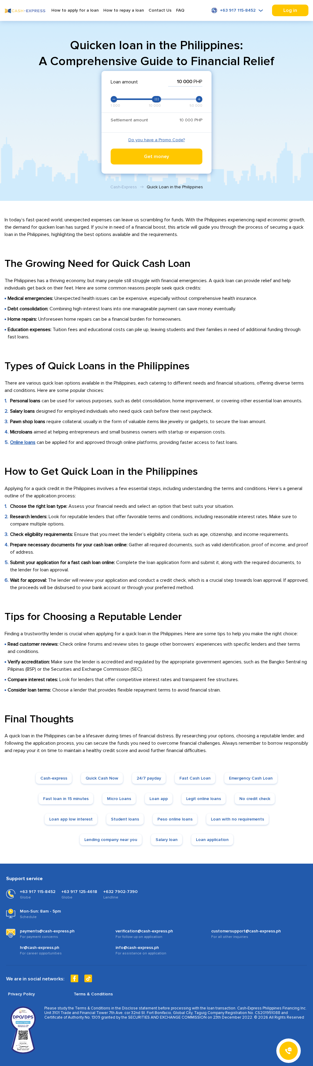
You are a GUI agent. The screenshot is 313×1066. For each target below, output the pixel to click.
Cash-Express (123, 187)
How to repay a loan (123, 10)
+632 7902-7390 (120, 891)
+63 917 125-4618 (79, 891)
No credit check (254, 798)
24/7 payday (149, 778)
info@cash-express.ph (137, 947)
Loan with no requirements (237, 819)
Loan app (158, 798)
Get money (156, 156)
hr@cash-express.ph (39, 947)
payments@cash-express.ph (47, 931)
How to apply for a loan (75, 10)
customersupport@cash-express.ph (246, 931)
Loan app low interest (71, 819)
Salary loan (167, 839)
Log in (290, 10)
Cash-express (53, 778)
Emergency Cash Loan (251, 778)
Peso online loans (175, 819)
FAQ (180, 10)
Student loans (125, 819)
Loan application (212, 839)
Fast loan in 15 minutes (66, 798)
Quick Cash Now (102, 778)
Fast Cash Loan (195, 778)
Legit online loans (203, 798)
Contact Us (160, 10)
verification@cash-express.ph (144, 931)
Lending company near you (110, 839)
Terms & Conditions (93, 994)
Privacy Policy (21, 994)
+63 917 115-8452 (238, 10)
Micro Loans (119, 798)
